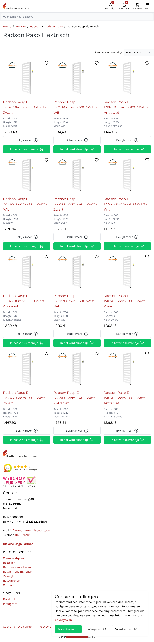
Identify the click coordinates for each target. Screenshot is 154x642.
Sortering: (116, 52)
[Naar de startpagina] (17, 6)
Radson (35, 26)
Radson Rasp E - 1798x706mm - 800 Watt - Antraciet (126, 107)
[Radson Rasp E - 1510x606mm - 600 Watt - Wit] (77, 78)
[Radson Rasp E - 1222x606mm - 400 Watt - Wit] (127, 175)
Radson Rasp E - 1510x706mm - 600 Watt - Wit (75, 301)
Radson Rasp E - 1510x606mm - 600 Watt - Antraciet (125, 398)
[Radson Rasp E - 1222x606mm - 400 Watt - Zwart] (77, 175)
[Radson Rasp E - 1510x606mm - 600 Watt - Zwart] (127, 272)
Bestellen (9, 562)
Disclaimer (25, 626)
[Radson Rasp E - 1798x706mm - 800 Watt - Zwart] (26, 369)
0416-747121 (23, 535)
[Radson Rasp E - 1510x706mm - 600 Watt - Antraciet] (26, 272)
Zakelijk (8, 576)
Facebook (9, 599)
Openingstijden (13, 558)
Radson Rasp (54, 26)
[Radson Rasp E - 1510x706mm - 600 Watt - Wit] (77, 272)
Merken (20, 26)
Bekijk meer (24, 140)
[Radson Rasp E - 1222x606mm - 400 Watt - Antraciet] (77, 369)
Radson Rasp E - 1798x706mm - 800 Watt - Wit (25, 204)
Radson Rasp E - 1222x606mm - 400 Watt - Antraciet (75, 398)
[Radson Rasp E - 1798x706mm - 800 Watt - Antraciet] (127, 78)
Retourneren (11, 580)
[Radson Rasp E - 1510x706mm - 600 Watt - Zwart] (26, 78)
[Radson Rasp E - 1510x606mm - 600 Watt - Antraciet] (127, 369)
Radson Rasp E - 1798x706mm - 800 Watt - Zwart (25, 398)
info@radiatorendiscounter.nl (30, 530)
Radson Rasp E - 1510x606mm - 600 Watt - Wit (75, 107)
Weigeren (94, 629)
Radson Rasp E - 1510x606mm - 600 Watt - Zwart (125, 301)
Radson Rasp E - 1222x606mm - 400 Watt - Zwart (75, 204)
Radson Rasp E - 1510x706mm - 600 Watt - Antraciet (24, 301)
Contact (8, 585)
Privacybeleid (45, 626)
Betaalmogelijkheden (17, 571)
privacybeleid (64, 620)
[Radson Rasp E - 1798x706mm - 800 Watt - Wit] (26, 175)
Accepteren (66, 629)
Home (7, 26)
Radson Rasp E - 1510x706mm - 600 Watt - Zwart (24, 107)
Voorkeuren (123, 629)
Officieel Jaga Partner (18, 544)
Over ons (9, 626)
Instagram (10, 604)
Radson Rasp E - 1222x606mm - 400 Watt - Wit (125, 204)
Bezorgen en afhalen (17, 567)
